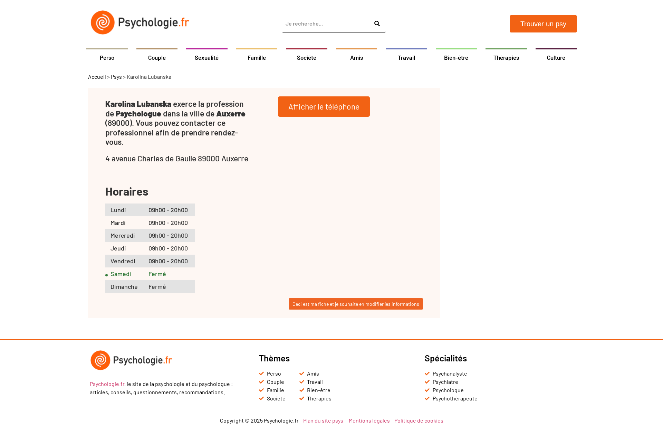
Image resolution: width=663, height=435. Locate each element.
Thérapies (506, 57)
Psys (116, 76)
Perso (107, 57)
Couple (157, 57)
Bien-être (456, 57)
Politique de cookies (418, 420)
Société (306, 57)
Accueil (97, 76)
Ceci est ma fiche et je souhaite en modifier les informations (355, 304)
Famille (257, 57)
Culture (556, 57)
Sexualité (207, 57)
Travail (406, 57)
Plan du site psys (323, 420)
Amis (356, 57)
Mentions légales (369, 420)
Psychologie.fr (107, 383)
